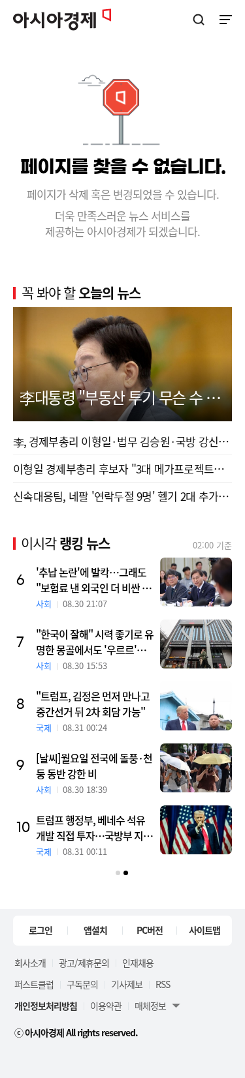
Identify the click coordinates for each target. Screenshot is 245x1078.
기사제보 (126, 984)
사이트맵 (204, 929)
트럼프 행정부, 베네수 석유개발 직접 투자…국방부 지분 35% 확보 (94, 827)
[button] (118, 873)
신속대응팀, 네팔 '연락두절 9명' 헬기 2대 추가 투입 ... (122, 496)
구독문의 (82, 984)
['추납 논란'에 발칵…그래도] (196, 582)
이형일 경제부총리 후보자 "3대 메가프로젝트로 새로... (122, 468)
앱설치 (95, 929)
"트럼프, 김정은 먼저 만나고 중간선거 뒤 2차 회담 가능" (93, 703)
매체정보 (150, 1005)
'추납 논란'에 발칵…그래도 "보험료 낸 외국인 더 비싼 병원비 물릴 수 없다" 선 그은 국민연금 (94, 579)
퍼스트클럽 (34, 984)
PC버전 (150, 929)
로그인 (40, 929)
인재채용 (138, 962)
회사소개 (30, 962)
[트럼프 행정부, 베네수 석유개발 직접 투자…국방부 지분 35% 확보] (196, 829)
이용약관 (106, 1005)
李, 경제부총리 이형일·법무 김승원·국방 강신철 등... (122, 441)
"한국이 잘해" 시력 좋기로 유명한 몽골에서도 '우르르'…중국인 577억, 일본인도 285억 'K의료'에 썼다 (95, 641)
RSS (162, 984)
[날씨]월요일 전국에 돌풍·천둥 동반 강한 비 (94, 765)
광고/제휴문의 (84, 962)
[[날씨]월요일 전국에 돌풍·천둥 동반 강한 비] (196, 767)
